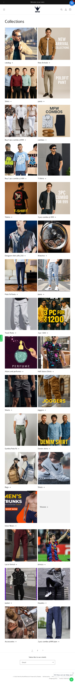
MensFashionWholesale (23, 676)
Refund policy (46, 676)
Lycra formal (10, 564)
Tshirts (7, 217)
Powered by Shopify (35, 676)
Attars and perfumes (13, 371)
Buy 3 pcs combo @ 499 (14, 178)
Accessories (9, 641)
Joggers (41, 410)
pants (40, 101)
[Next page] (43, 650)
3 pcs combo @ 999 (46, 217)
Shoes (40, 487)
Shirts (7, 101)
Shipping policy (53, 678)
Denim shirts (43, 448)
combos (41, 140)
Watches (41, 255)
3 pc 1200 (42, 333)
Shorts (7, 410)
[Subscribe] (53, 662)
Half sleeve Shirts (45, 371)
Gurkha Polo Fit (11, 448)
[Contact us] (71, 679)
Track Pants (9, 333)
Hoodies (41, 603)
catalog (8, 62)
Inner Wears (9, 526)
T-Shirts (41, 178)
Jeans (40, 294)
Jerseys (40, 564)
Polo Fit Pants (10, 294)
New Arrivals (43, 62)
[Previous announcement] (4, 2)
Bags (7, 487)
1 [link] (32, 650)
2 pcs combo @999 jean (47, 641)
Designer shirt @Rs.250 (14, 255)
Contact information (64, 678)
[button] (4, 9)
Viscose (43, 507)
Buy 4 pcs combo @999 (14, 140)
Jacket (7, 603)
